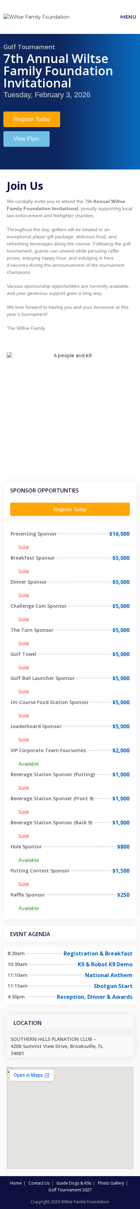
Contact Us (39, 1183)
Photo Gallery (111, 1183)
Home (16, 1183)
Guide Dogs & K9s (73, 1183)
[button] (31, 119)
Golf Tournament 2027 (70, 1190)
